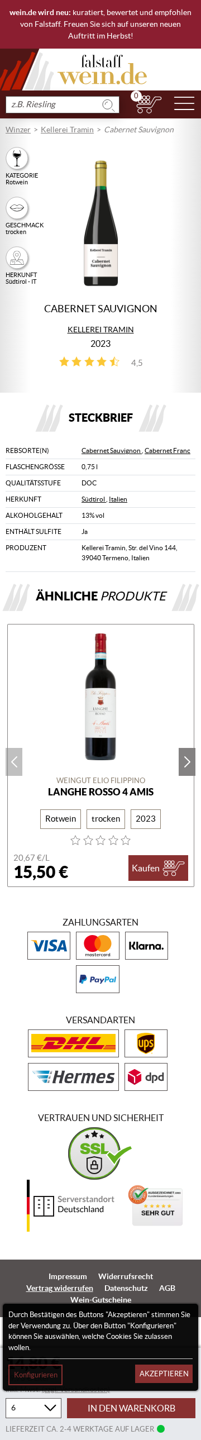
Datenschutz (126, 1288)
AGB (167, 1288)
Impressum (68, 1276)
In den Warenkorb (131, 1408)
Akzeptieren (164, 1374)
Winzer (18, 129)
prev (14, 762)
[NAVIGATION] (184, 104)
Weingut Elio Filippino (100, 780)
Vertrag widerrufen (59, 1288)
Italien (118, 499)
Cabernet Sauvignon (112, 450)
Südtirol (94, 499)
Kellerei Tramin (67, 129)
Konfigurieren (36, 1375)
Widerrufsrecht (125, 1276)
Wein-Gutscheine (100, 1299)
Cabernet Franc (167, 450)
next (187, 762)
